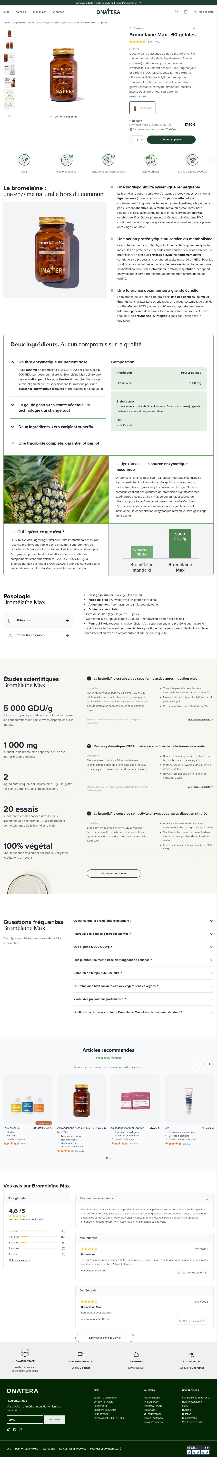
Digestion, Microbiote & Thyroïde (53, 22)
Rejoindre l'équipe (153, 1421)
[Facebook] (15, 1429)
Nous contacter (101, 1413)
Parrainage (149, 1409)
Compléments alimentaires (24, 22)
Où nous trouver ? (153, 1413)
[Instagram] (21, 1429)
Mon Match (39, 12)
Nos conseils (100, 1405)
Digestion (75, 22)
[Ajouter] (143, 140)
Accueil (6, 22)
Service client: (109, 1417)
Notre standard (152, 1397)
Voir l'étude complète (199, 719)
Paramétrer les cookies (72, 1449)
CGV (9, 1449)
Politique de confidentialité (105, 1449)
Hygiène (186, 1409)
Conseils (21, 12)
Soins (185, 1405)
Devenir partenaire (154, 1417)
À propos (58, 12)
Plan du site (48, 1449)
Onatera (138, 28)
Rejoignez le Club (153, 1405)
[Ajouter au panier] (45, 1115)
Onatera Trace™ (152, 1401)
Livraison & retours (103, 1401)
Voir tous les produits (193, 1421)
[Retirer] (132, 140)
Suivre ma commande (105, 1397)
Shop (6, 12)
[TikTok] (8, 1429)
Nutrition (186, 1413)
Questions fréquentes (105, 1409)
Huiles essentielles (192, 1401)
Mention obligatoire (26, 1449)
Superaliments (190, 1417)
